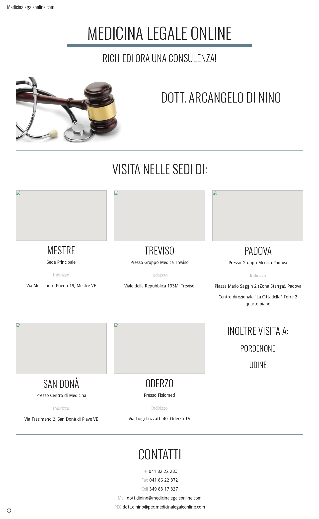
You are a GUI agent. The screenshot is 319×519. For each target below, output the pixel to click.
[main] (159, 43)
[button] (8, 510)
